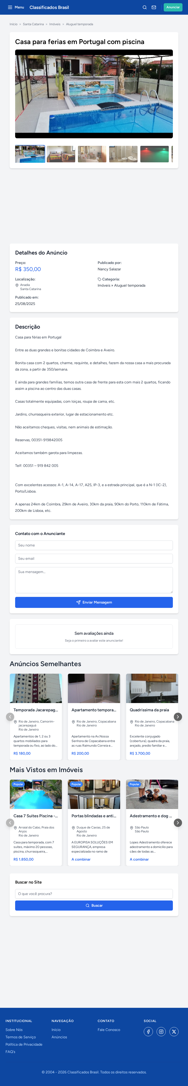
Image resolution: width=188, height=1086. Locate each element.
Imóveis (55, 24)
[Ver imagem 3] (92, 154)
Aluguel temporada (79, 24)
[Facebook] (148, 1031)
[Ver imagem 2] (61, 154)
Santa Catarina (33, 24)
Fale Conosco (109, 1030)
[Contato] (154, 7)
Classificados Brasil (49, 7)
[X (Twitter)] (174, 1031)
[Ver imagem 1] (29, 154)
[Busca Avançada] (145, 7)
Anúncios (59, 1037)
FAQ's (10, 1052)
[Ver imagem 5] (154, 154)
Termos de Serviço (21, 1037)
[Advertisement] (94, 206)
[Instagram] (161, 1031)
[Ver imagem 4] (123, 154)
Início (13, 24)
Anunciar (173, 7)
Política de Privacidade (24, 1044)
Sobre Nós (14, 1030)
